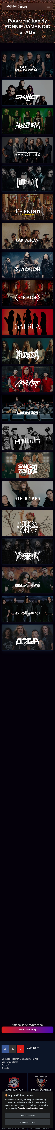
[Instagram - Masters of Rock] (12, 1049)
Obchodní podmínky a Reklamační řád (20, 1058)
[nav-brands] (15, 6)
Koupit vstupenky (27, 1029)
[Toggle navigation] (49, 6)
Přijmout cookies (28, 1115)
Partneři (5, 1065)
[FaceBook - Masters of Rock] (5, 1049)
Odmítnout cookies (27, 1122)
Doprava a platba (10, 1061)
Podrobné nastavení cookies (30, 1108)
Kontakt (5, 1068)
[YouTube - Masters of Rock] (20, 1049)
